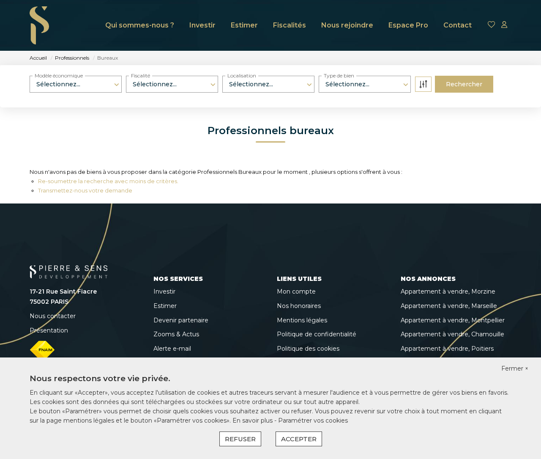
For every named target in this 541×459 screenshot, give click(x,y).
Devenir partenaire (180, 320)
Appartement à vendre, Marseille (449, 306)
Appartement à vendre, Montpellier (453, 320)
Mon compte (296, 291)
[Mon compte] (504, 25)
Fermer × (514, 368)
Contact (457, 25)
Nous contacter (53, 316)
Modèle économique (59, 75)
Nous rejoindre (347, 25)
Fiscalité (140, 75)
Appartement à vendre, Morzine (448, 291)
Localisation (241, 75)
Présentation (49, 330)
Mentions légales (302, 320)
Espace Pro (408, 25)
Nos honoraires (299, 306)
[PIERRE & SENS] (39, 25)
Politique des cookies (308, 348)
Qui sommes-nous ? (139, 25)
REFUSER (240, 439)
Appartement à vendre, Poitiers (447, 348)
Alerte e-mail (172, 348)
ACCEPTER (299, 439)
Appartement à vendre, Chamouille (452, 334)
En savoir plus (253, 420)
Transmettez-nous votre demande (85, 190)
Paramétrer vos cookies (313, 420)
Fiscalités (289, 25)
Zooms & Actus (176, 334)
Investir (202, 25)
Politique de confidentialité (316, 334)
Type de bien (339, 75)
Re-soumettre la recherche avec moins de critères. (108, 181)
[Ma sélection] (491, 25)
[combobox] (75, 84)
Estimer (244, 25)
